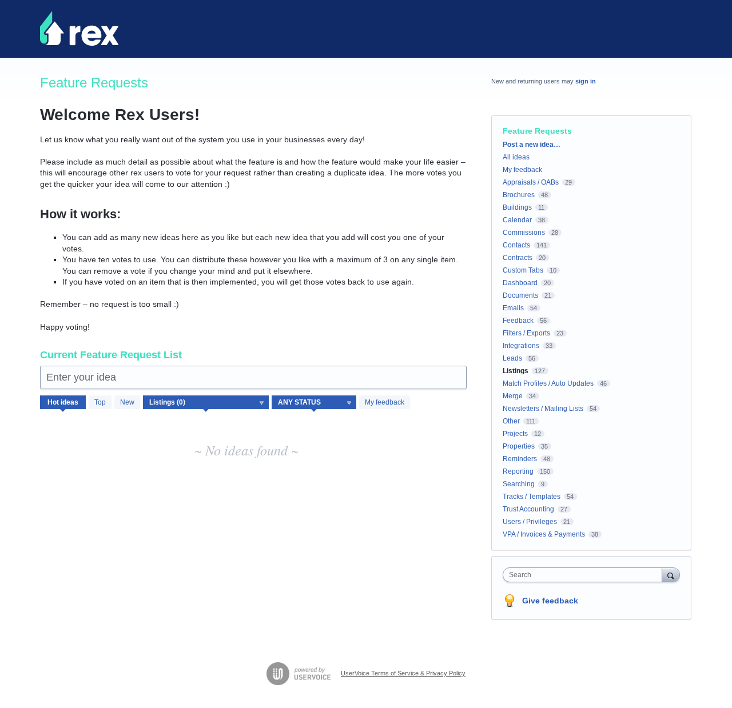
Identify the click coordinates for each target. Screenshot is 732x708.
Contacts (516, 245)
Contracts (517, 258)
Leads (512, 358)
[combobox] (585, 575)
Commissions (524, 233)
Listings (515, 371)
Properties (519, 446)
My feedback (384, 402)
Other (511, 421)
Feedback (518, 321)
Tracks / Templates (531, 497)
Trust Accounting (528, 509)
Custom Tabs (523, 270)
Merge (513, 396)
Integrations (521, 346)
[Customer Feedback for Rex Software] (79, 28)
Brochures (519, 195)
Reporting (518, 471)
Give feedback (550, 600)
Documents (520, 295)
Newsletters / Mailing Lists (543, 409)
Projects (515, 434)
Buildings (517, 207)
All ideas (516, 157)
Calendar (517, 220)
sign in (585, 81)
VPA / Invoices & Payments (544, 534)
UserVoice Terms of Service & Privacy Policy (403, 673)
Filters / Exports (526, 333)
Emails (513, 308)
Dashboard (520, 283)
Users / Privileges (530, 522)
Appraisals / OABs (531, 182)
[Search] (671, 574)
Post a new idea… (531, 145)
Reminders (520, 459)
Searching (519, 484)
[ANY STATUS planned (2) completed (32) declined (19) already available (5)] (314, 402)
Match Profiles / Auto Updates (548, 383)
